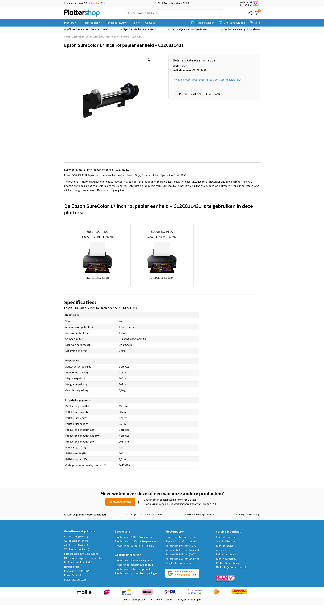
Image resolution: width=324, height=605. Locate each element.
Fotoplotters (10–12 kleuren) (81, 554)
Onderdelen (78, 37)
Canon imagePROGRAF (77, 571)
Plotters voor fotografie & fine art (134, 546)
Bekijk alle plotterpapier (179, 563)
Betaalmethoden (226, 554)
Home (67, 37)
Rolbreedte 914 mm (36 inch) (182, 559)
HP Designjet (71, 567)
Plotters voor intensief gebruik (133, 569)
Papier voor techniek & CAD (181, 537)
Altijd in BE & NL (174, 3)
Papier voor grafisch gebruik (181, 541)
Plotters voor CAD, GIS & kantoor (134, 537)
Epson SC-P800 (97, 231)
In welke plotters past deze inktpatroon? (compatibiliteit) (207, 80)
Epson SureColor (73, 575)
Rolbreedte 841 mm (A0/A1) (181, 554)
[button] (149, 60)
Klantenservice (224, 546)
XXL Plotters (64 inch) (76, 549)
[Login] (250, 13)
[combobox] (174, 13)
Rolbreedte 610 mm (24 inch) (182, 550)
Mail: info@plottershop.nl (231, 567)
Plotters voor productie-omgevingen (136, 573)
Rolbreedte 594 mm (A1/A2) (181, 546)
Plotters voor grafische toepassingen (136, 541)
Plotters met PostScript (78, 562)
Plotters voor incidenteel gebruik (134, 560)
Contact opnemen (226, 537)
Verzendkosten (224, 550)
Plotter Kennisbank (227, 563)
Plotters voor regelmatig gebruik (134, 565)
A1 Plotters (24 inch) (76, 545)
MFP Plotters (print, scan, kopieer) (84, 558)
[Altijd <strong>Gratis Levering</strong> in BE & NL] (156, 3)
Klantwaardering (226, 559)
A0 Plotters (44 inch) (76, 541)
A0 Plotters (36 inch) (76, 536)
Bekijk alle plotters (75, 580)
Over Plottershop (226, 541)
